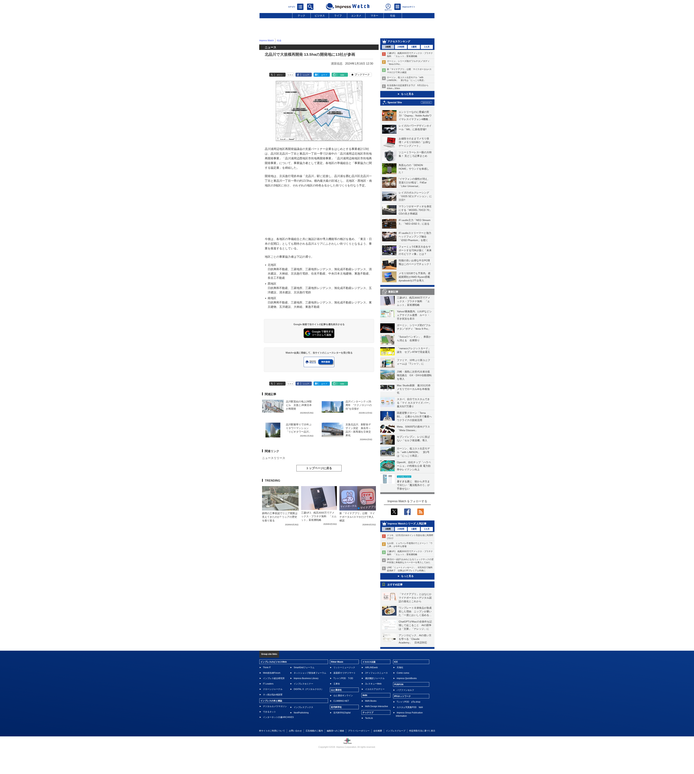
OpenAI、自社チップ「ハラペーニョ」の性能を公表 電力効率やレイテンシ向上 (414, 466)
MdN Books (370, 701)
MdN (365, 695)
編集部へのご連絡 (335, 731)
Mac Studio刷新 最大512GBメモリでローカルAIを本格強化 (413, 389)
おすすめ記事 (395, 584)
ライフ (338, 15)
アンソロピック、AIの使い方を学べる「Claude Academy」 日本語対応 (415, 639)
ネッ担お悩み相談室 (272, 694)
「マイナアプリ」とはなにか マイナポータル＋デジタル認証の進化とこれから (416, 598)
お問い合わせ (295, 731)
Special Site (394, 102)
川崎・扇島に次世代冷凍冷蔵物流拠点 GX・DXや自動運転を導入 (414, 375)
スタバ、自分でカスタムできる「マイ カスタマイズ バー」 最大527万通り (415, 403)
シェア (306, 75)
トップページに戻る (319, 468)
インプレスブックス (303, 707)
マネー (374, 15)
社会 (392, 15)
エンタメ (356, 15)
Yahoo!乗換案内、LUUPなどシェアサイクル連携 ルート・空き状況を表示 (414, 315)
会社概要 (377, 731)
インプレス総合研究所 (274, 678)
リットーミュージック (344, 667)
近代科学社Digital (342, 712)
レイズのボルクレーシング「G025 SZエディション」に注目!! (415, 196)
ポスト (280, 75)
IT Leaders (268, 683)
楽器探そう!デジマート (344, 673)
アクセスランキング (398, 41)
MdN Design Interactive (376, 706)
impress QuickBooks (407, 678)
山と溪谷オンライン (343, 695)
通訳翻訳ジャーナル (375, 678)
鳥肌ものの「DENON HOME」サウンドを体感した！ (414, 169)
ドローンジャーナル (272, 689)
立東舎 (336, 683)
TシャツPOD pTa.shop (408, 702)
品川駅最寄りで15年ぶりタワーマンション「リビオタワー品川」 (299, 428)
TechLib (369, 718)
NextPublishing (301, 712)
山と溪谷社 (336, 690)
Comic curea (403, 673)
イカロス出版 (369, 662)
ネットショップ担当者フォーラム (310, 673)
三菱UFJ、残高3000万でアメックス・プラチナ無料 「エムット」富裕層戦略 (413, 301)
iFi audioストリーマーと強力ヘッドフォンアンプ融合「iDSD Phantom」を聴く (415, 236)
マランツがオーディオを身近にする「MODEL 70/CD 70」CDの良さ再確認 (415, 210)
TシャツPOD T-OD (343, 678)
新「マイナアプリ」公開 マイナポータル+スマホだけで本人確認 (357, 517)
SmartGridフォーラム (304, 667)
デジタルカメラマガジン (275, 706)
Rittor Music (337, 662)
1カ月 (427, 47)
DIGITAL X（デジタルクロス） (308, 689)
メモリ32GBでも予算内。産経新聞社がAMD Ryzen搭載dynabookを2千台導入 (414, 277)
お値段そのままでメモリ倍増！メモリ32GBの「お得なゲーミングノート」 (414, 142)
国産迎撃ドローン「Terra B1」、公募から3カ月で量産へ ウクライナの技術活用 (415, 416)
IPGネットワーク (402, 696)
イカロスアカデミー (375, 689)
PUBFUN (398, 684)
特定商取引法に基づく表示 (422, 731)
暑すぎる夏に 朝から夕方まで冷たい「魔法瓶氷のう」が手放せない (413, 485)
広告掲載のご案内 (314, 731)
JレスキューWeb (373, 683)
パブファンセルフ (405, 690)
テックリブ (368, 712)
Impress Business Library (306, 678)
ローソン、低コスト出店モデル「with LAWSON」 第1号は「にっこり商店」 (413, 452)
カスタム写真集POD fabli (410, 707)
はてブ (324, 75)
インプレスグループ (395, 731)
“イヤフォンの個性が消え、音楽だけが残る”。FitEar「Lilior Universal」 (414, 182)
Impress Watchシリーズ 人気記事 (407, 523)
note (342, 75)
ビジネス (320, 15)
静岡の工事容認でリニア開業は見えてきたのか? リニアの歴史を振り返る (279, 517)
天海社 (400, 667)
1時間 (388, 47)
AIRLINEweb (371, 667)
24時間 (400, 47)
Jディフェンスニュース (376, 673)
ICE (396, 662)
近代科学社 (336, 707)
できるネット (269, 712)
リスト (290, 75)
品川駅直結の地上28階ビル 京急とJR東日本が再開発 (299, 405)
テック (301, 15)
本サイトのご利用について (272, 731)
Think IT (267, 667)
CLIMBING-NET (341, 701)
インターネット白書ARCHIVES (278, 717)
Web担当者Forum (271, 673)
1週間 (414, 47)
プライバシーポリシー (359, 731)
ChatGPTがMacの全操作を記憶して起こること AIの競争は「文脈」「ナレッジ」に (415, 625)
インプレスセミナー (303, 683)
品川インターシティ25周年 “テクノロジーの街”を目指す (359, 405)
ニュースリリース (273, 458)
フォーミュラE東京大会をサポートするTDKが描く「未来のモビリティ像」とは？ (415, 250)
